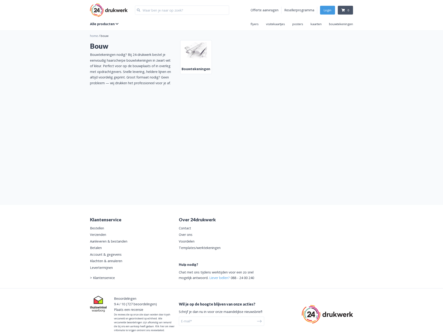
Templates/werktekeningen (200, 248)
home (94, 36)
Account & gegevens (106, 254)
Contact (185, 228)
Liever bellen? (219, 278)
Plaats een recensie (128, 309)
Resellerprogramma (299, 10)
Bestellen (97, 228)
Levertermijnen (101, 267)
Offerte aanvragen (264, 10)
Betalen (96, 248)
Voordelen (187, 241)
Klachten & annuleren (106, 261)
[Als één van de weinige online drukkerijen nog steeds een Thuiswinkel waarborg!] (98, 304)
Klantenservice (104, 278)
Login (327, 10)
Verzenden (98, 234)
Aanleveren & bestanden (108, 241)
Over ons (185, 234)
